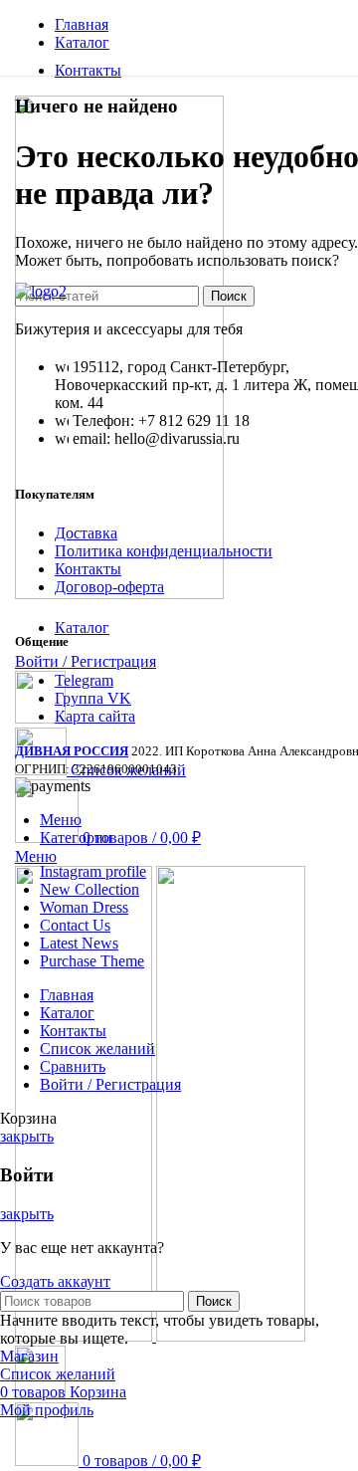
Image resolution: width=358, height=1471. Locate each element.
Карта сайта (95, 716)
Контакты (88, 568)
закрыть (27, 1136)
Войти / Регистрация (110, 1084)
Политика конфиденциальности (163, 550)
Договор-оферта (109, 586)
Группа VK (93, 698)
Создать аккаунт (55, 1281)
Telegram (84, 680)
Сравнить (72, 1066)
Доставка (86, 533)
